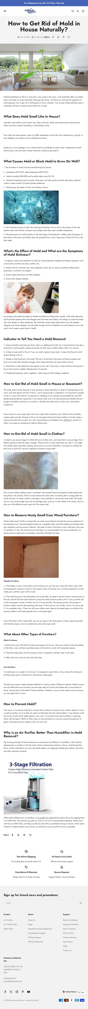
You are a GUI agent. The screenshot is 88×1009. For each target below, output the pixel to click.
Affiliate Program (34, 937)
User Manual (68, 941)
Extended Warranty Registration (40, 928)
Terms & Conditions (70, 920)
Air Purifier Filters (10, 924)
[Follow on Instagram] (16, 991)
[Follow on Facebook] (5, 991)
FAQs (65, 946)
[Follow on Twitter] (11, 991)
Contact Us (67, 950)
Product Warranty (69, 937)
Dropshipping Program (37, 933)
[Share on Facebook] (53, 37)
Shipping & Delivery (70, 924)
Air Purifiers (8, 920)
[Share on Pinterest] (63, 37)
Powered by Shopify (31, 1000)
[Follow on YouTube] (28, 991)
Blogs (30, 924)
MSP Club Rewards (35, 941)
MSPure (67, 420)
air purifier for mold (45, 817)
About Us (31, 920)
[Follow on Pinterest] (22, 991)
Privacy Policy (68, 933)
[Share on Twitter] (58, 37)
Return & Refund (69, 928)
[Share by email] (69, 37)
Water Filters (8, 928)
